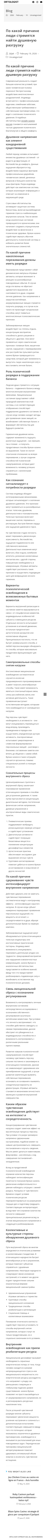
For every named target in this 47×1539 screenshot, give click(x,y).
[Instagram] (37, 2)
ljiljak (11, 53)
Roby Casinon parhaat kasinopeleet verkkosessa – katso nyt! (23, 1497)
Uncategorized (15, 57)
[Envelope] (41, 2)
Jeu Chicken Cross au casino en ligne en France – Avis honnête (23, 1479)
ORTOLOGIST (11, 2)
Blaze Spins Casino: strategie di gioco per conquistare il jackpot (23, 1513)
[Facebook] (33, 2)
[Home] (7, 15)
